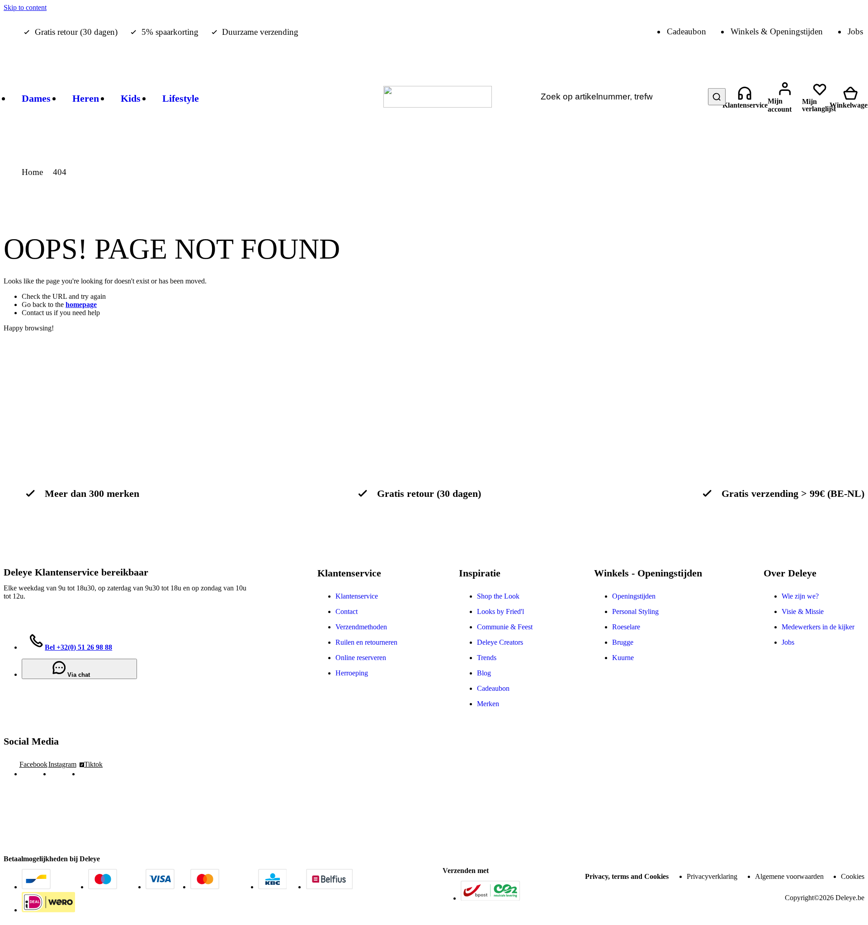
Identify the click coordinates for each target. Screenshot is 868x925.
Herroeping (351, 673)
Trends (486, 657)
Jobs (788, 642)
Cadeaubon (493, 688)
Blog (484, 673)
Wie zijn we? (800, 596)
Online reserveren (360, 657)
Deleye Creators (500, 642)
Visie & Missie (803, 611)
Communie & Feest (505, 627)
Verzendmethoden (361, 627)
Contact (346, 611)
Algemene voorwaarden (789, 876)
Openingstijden (634, 596)
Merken (488, 704)
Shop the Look (498, 596)
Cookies (852, 876)
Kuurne (623, 657)
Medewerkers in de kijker (818, 627)
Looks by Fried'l (500, 611)
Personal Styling (635, 611)
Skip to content (25, 7)
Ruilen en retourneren (366, 642)
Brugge (622, 642)
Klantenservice (356, 596)
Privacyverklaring (712, 876)
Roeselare (626, 627)
